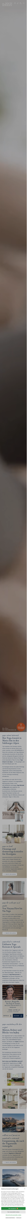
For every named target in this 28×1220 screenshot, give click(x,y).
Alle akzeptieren (12, 1208)
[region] (13, 1198)
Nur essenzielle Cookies (13, 1212)
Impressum (18, 1217)
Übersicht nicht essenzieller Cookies (13, 1215)
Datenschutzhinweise (10, 1217)
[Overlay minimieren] (25, 1189)
